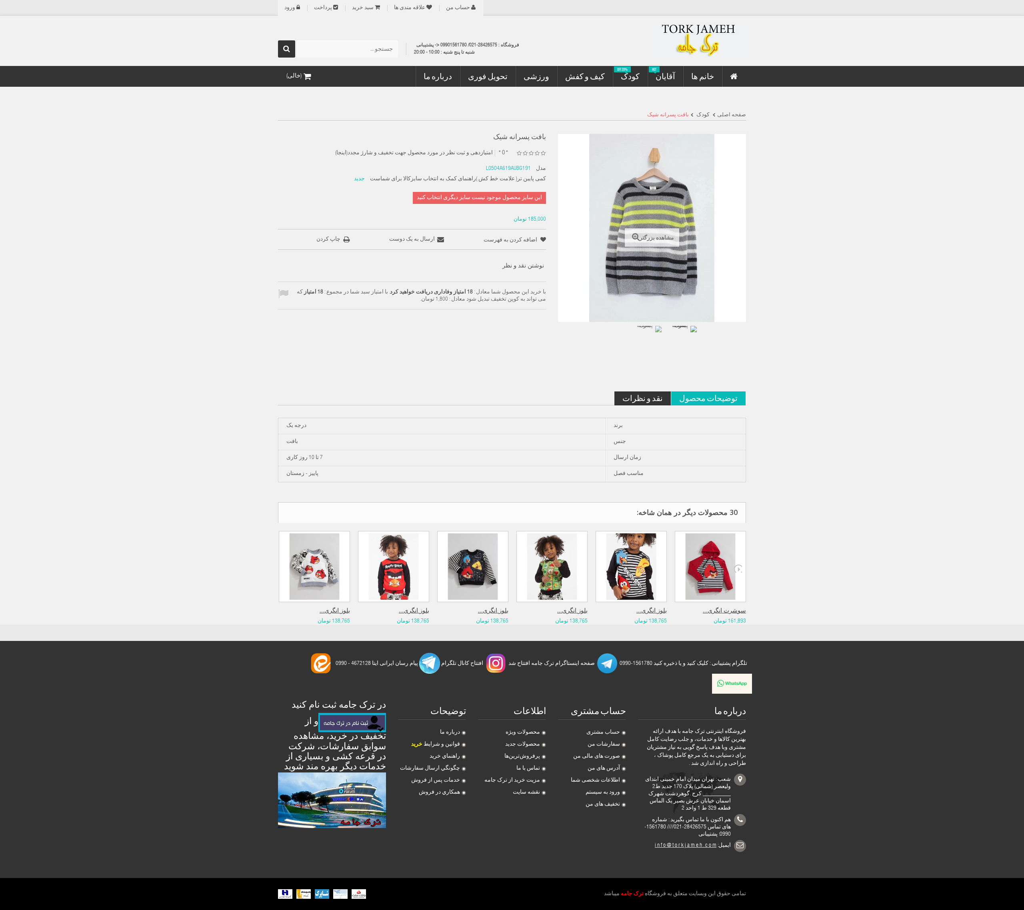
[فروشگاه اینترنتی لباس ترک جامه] (672, 41)
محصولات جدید (522, 744)
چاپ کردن (328, 239)
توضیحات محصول (708, 398)
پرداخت (323, 8)
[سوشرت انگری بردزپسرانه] (710, 566)
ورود (289, 8)
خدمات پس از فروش (435, 780)
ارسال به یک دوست (412, 239)
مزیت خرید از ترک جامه (512, 780)
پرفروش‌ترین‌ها (522, 756)
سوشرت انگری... (724, 611)
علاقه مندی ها (409, 8)
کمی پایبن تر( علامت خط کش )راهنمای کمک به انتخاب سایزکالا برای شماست (458, 179)
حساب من (458, 8)
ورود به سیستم (603, 792)
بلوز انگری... (335, 611)
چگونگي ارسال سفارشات (430, 768)
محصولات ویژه (523, 732)
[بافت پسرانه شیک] (648, 339)
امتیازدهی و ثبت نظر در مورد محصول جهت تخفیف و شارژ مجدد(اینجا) (414, 153)
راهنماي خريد (445, 756)
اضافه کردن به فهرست (511, 240)
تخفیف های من (603, 804)
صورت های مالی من (596, 756)
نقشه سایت (526, 792)
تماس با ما (528, 768)
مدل (541, 169)
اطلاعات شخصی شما (595, 780)
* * (503, 153)
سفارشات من (604, 744)
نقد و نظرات (642, 398)
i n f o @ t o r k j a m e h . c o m (685, 845)
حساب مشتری (603, 732)
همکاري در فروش (439, 792)
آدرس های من (604, 768)
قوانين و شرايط (435, 744)
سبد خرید (363, 8)
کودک (702, 115)
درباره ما (450, 732)
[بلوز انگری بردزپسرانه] (314, 566)
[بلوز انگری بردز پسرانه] (393, 566)
